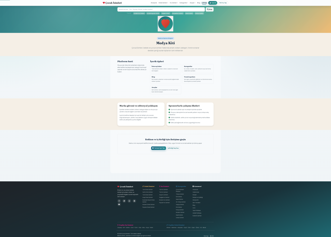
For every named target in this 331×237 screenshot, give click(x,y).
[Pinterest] (134, 201)
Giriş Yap (224, 3)
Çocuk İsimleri (113, 2)
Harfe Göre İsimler (147, 192)
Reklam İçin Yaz (159, 148)
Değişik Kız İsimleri (164, 197)
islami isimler (189, 13)
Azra (132, 227)
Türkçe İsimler (180, 194)
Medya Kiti (196, 200)
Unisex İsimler (180, 217)
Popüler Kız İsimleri (164, 202)
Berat (204, 227)
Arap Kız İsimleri (163, 195)
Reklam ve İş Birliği (198, 197)
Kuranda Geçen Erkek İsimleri (148, 201)
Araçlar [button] (192, 3)
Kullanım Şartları (197, 215)
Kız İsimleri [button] (173, 3)
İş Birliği (204, 3)
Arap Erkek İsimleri (147, 197)
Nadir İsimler (179, 215)
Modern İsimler (180, 212)
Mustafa (180, 227)
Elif (124, 227)
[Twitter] (124, 201)
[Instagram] (129, 201)
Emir (189, 227)
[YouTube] (119, 204)
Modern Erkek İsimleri (148, 204)
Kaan (193, 227)
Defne (128, 227)
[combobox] (161, 9)
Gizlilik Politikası (197, 213)
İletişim (195, 195)
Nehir (151, 227)
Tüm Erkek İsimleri (147, 189)
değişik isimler (166, 13)
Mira (143, 227)
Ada (140, 227)
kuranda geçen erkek (153, 13)
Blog (198, 3)
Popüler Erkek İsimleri (148, 207)
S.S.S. (194, 208)
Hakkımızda (196, 192)
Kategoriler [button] (183, 3)
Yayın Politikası (197, 210)
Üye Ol (214, 3)
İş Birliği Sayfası (173, 148)
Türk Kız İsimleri (163, 192)
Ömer (197, 227)
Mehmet (174, 227)
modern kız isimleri (139, 13)
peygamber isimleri (177, 13)
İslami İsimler (179, 199)
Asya (147, 227)
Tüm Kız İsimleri (163, 189)
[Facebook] (119, 201)
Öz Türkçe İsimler (181, 202)
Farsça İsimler (180, 210)
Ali (201, 227)
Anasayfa (154, 3)
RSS (212, 236)
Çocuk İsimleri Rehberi (180, 190)
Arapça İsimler (180, 204)
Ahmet (168, 227)
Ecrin (136, 227)
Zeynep (119, 227)
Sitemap (206, 236)
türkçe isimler (199, 13)
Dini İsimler (179, 196)
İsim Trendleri (196, 202)
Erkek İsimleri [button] (163, 3)
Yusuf (185, 227)
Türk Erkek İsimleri (147, 195)
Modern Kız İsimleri (164, 200)
